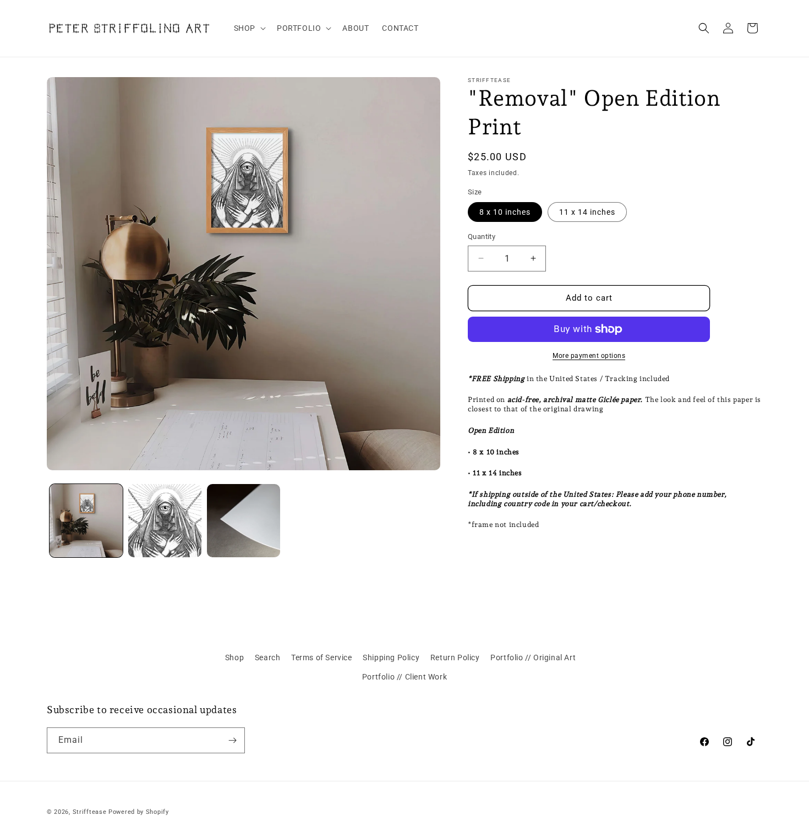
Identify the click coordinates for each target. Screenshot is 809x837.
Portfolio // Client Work (404, 676)
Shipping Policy (391, 657)
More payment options (589, 356)
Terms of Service (321, 657)
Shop (234, 657)
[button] (248, 28)
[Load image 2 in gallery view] (164, 520)
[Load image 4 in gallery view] (243, 520)
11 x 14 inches (587, 212)
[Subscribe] (232, 740)
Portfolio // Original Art (533, 657)
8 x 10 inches (505, 212)
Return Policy (455, 657)
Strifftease (90, 812)
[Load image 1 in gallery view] (86, 520)
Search (268, 657)
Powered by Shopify (138, 812)
